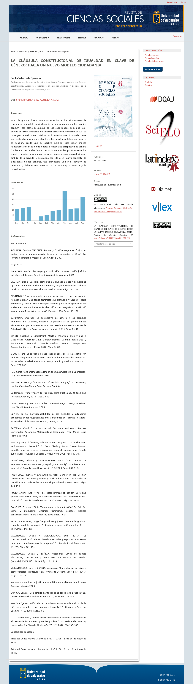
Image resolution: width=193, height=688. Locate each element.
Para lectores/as (152, 55)
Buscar (178, 36)
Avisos (115, 37)
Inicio (13, 52)
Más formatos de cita (105, 243)
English (148, 82)
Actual (24, 37)
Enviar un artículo (152, 69)
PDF (100, 146)
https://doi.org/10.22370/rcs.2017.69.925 (38, 99)
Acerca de (41, 37)
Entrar (82, 37)
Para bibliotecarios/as (154, 61)
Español (148, 85)
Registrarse (63, 37)
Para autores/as (152, 58)
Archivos (99, 37)
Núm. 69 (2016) (36, 52)
